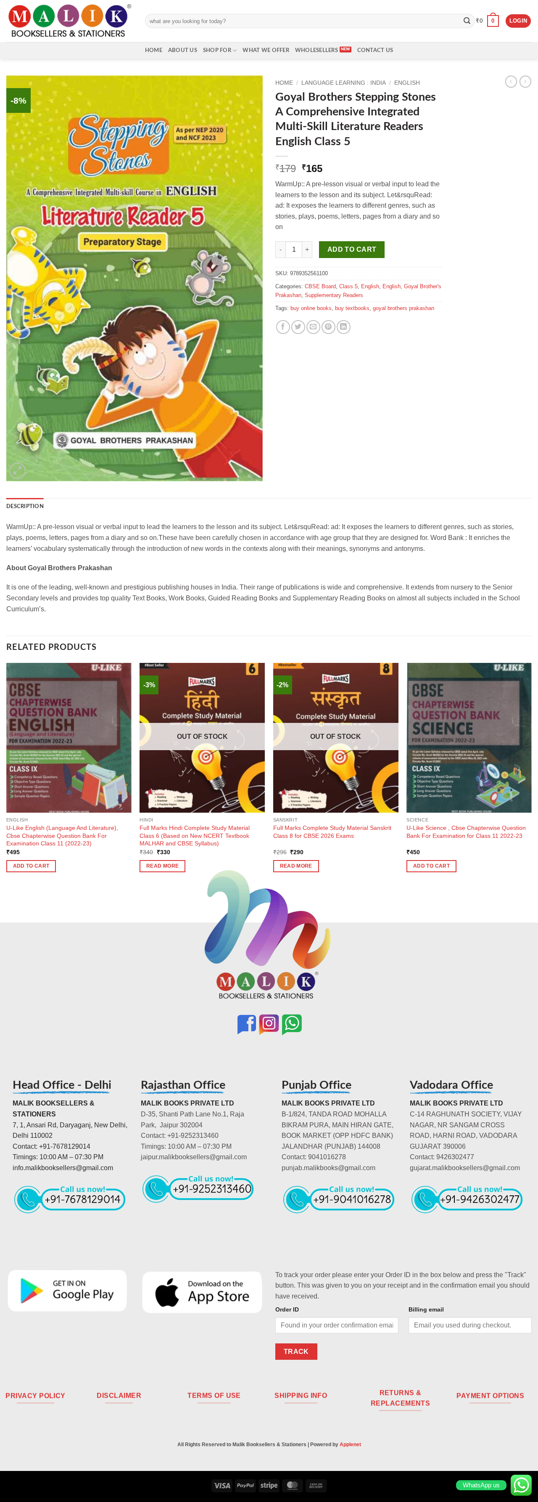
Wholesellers (316, 50)
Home (153, 50)
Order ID (287, 1309)
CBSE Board (320, 286)
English (407, 83)
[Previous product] (525, 81)
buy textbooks (352, 308)
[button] (487, 21)
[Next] (531, 775)
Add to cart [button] (31, 865)
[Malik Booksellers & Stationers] (69, 21)
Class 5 (348, 286)
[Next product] (511, 81)
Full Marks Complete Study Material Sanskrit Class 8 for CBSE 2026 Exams (332, 831)
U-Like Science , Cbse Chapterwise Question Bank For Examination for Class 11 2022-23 (466, 831)
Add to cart (352, 249)
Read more (162, 865)
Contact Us (375, 50)
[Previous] (6, 775)
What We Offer (266, 50)
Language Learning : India (343, 83)
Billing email (426, 1309)
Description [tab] (25, 506)
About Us (182, 50)
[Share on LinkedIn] (344, 327)
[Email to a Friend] (313, 327)
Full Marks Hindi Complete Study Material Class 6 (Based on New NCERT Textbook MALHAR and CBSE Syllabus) (195, 835)
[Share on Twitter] (298, 327)
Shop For (217, 50)
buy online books (311, 308)
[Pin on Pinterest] (328, 327)
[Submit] (467, 21)
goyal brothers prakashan (403, 308)
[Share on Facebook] (283, 327)
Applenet (350, 1444)
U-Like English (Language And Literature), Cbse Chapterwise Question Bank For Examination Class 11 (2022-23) (62, 835)
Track (296, 1351)
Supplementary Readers (334, 295)
